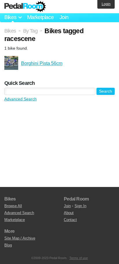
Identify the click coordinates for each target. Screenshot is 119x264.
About (69, 213)
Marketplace (40, 17)
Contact (70, 220)
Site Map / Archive (19, 238)
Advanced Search (20, 99)
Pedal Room (25, 6)
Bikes (10, 31)
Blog (8, 245)
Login (106, 4)
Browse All (13, 206)
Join (64, 17)
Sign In (80, 206)
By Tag (30, 31)
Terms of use (78, 258)
